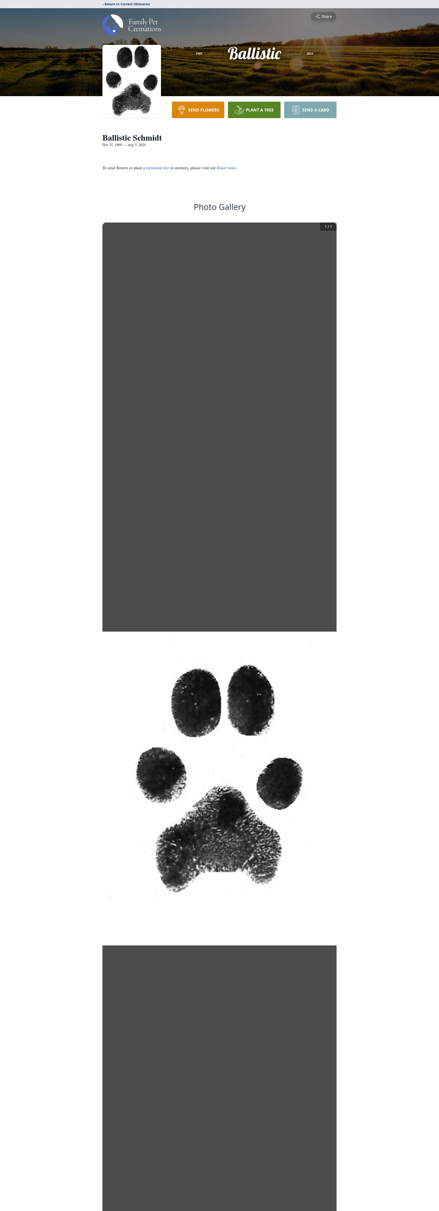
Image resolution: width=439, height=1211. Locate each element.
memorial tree (157, 167)
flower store (226, 167)
